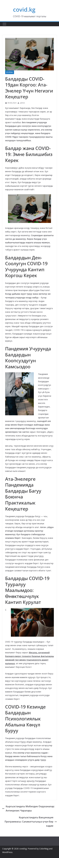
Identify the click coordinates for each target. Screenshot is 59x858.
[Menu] (4, 24)
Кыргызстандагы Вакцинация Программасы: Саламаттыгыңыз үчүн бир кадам (29, 821)
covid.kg (24, 9)
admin (22, 103)
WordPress (7, 852)
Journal (9, 72)
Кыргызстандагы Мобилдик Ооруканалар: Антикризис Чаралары (30, 808)
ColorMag (43, 848)
